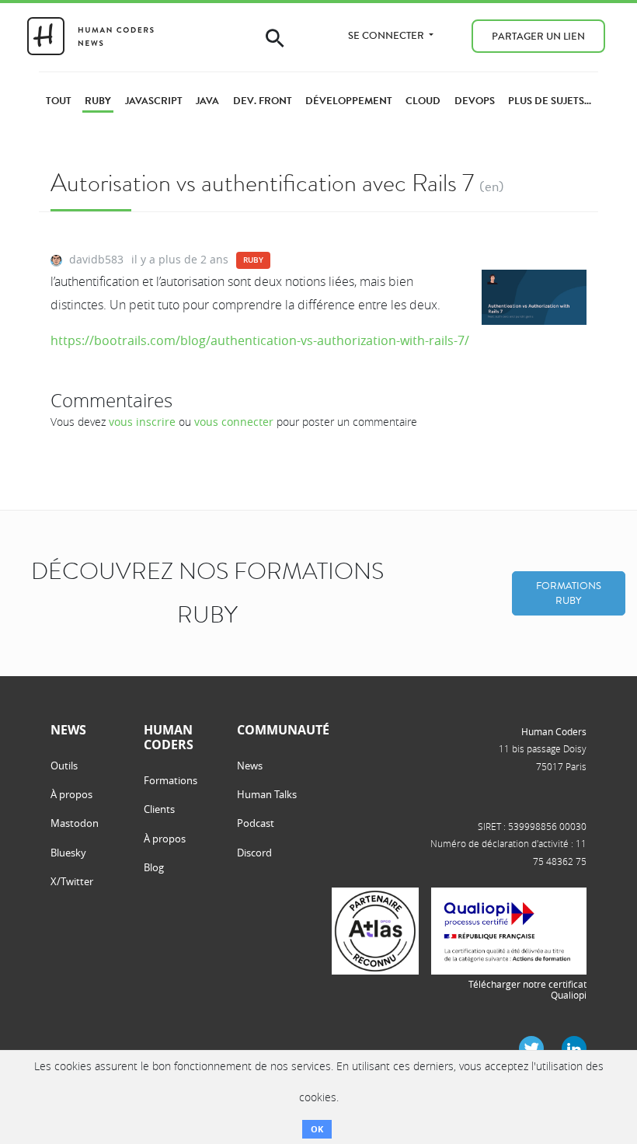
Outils (64, 766)
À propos (71, 794)
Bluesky (68, 853)
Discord (254, 853)
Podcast (255, 823)
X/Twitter (71, 881)
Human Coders (554, 731)
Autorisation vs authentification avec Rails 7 (262, 183)
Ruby (253, 260)
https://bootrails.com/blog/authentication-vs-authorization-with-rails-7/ (259, 340)
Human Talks (267, 794)
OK (317, 1129)
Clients (159, 809)
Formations (170, 780)
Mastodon (74, 823)
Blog (154, 867)
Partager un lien (538, 36)
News (250, 766)
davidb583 (96, 259)
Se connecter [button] (387, 35)
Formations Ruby (568, 593)
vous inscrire (142, 421)
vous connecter (233, 421)
